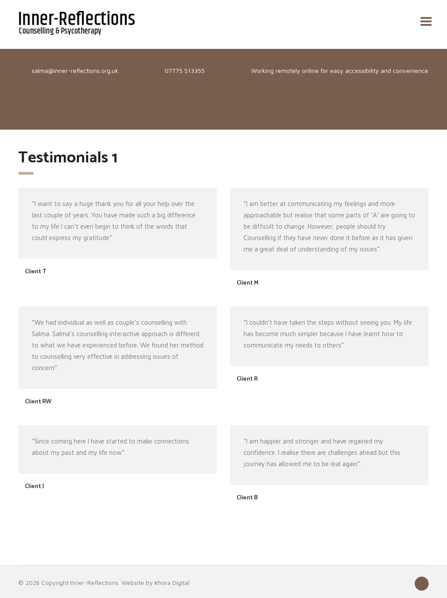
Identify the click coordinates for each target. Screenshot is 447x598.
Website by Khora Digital (155, 582)
